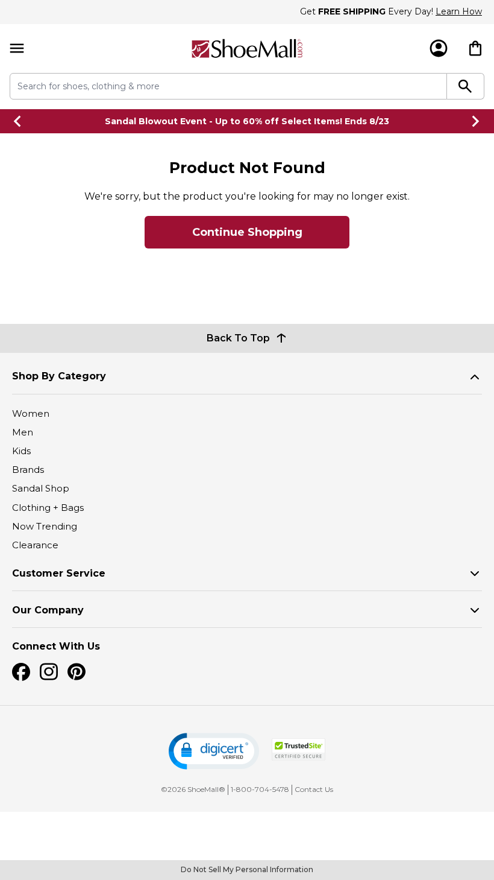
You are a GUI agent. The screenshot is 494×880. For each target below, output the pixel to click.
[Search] (465, 86)
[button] (214, 751)
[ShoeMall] (247, 48)
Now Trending (44, 526)
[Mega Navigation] (17, 48)
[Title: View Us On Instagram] (49, 672)
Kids (21, 451)
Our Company (48, 610)
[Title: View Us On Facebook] (21, 672)
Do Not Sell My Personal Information (247, 869)
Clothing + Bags (48, 507)
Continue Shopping (247, 232)
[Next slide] (476, 121)
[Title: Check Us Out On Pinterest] (76, 672)
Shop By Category (59, 376)
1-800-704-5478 (260, 789)
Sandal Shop (40, 488)
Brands (28, 469)
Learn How (459, 11)
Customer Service (58, 573)
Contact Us (314, 789)
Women (30, 413)
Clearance (35, 545)
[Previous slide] (18, 121)
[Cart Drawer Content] (475, 48)
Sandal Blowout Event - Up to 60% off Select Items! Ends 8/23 (247, 121)
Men (22, 432)
